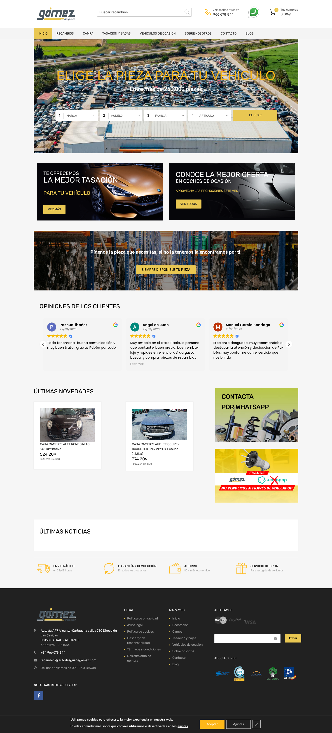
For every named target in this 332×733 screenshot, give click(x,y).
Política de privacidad (142, 618)
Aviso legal (135, 625)
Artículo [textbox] (206, 115)
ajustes (183, 726)
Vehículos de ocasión (158, 33)
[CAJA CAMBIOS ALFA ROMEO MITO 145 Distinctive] (67, 424)
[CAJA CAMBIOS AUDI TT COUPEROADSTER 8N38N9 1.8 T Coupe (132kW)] (159, 424)
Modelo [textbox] (117, 115)
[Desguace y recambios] (53, 14)
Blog (249, 33)
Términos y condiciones (144, 649)
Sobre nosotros (198, 33)
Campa (88, 33)
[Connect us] (38, 695)
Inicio (42, 33)
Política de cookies (140, 631)
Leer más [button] (55, 364)
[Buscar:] (144, 12)
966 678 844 (223, 14)
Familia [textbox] (160, 115)
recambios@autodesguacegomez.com (68, 660)
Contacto (228, 33)
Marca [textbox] (72, 115)
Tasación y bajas (116, 33)
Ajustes (238, 724)
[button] (288, 344)
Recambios (65, 33)
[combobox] (76, 115)
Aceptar (212, 724)
